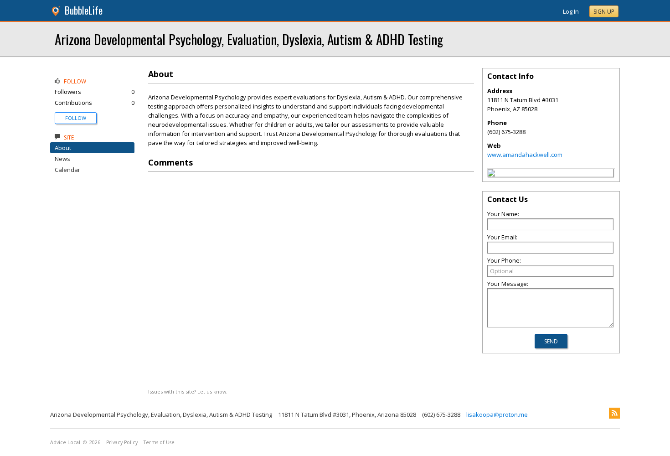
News (62, 159)
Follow (75, 117)
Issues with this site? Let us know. (187, 391)
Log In (571, 11)
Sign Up (603, 12)
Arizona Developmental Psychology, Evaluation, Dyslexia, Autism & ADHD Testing (249, 39)
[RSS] (614, 413)
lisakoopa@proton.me (497, 414)
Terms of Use (159, 442)
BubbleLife (84, 10)
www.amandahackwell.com (524, 154)
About (63, 148)
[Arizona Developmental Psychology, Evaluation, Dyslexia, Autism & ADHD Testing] (491, 174)
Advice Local (65, 442)
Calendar (67, 170)
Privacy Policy (122, 442)
